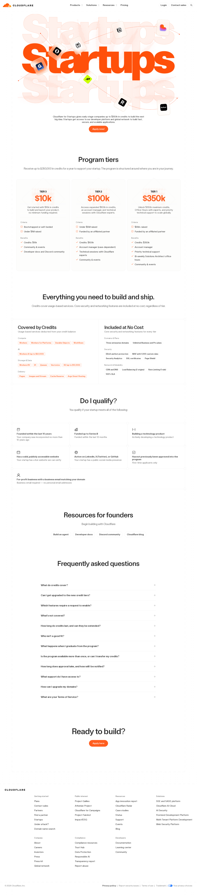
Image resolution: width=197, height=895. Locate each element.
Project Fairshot (83, 815)
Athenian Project (83, 805)
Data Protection (83, 852)
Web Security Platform (167, 824)
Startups (38, 819)
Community (121, 852)
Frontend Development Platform (172, 815)
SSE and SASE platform (168, 801)
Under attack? (41, 824)
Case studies (122, 810)
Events (119, 824)
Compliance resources (86, 842)
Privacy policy (109, 885)
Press (37, 856)
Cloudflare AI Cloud (166, 805)
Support (120, 819)
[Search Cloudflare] (191, 5)
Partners (38, 810)
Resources (108, 5)
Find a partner (41, 815)
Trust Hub (80, 847)
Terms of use (147, 885)
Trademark (161, 885)
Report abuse (81, 865)
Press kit (38, 861)
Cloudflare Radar (124, 805)
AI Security (161, 810)
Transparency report (85, 861)
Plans (37, 801)
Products (75, 5)
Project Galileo (82, 801)
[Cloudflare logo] (18, 5)
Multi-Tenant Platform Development (174, 819)
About (37, 842)
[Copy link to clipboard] (121, 159)
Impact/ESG (81, 819)
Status (119, 815)
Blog (118, 828)
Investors (39, 852)
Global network (41, 865)
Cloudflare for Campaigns (87, 810)
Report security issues (129, 885)
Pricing (124, 5)
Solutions (91, 5)
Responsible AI (82, 856)
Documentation (123, 842)
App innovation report (126, 801)
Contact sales (178, 5)
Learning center (123, 847)
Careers (38, 847)
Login (164, 5)
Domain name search (44, 828)
